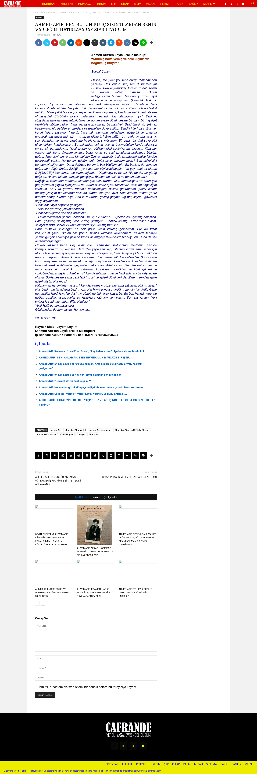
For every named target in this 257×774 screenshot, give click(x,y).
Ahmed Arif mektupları (100, 430)
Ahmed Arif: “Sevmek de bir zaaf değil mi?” (65, 381)
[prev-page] (37, 603)
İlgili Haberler (81, 497)
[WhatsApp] (62, 42)
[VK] (127, 42)
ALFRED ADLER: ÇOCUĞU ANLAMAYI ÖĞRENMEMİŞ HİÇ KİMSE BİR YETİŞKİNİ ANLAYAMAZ (58, 480)
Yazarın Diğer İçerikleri (105, 497)
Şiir (113, 4)
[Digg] (135, 42)
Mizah (150, 4)
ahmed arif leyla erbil (75, 430)
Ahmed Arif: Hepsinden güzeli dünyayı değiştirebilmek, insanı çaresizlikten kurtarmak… (92, 387)
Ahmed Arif (56, 430)
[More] (151, 42)
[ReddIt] (78, 42)
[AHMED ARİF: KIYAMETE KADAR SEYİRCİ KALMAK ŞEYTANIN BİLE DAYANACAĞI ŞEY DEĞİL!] (96, 573)
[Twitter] (237, 3)
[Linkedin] (70, 42)
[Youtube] (243, 3)
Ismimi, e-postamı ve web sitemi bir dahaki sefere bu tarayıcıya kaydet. (88, 686)
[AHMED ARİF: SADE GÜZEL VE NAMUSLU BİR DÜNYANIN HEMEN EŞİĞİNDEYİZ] (54, 573)
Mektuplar (94, 434)
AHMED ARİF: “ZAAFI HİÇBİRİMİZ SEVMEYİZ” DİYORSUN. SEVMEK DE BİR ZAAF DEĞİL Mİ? (95, 551)
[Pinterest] (54, 42)
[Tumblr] (102, 42)
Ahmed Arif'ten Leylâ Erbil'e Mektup (132, 430)
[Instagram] (231, 3)
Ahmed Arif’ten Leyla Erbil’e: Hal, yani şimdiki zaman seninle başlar (80, 374)
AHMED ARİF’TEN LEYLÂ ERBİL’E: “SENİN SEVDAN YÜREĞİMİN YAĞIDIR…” (135, 592)
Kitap (125, 4)
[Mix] (119, 42)
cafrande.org (43, 34)
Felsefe (66, 4)
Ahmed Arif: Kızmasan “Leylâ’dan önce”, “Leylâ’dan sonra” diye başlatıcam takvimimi (91, 351)
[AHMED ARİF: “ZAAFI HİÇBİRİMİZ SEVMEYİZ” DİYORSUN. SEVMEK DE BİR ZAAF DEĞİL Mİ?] (96, 525)
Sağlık (193, 4)
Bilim (137, 4)
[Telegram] (111, 42)
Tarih (179, 4)
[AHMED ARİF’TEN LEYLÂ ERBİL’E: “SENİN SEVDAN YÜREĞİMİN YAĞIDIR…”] (138, 573)
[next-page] (43, 603)
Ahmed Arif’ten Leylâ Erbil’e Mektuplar (55, 434)
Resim (101, 4)
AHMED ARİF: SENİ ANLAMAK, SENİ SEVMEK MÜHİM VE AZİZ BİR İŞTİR (84, 357)
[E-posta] (86, 42)
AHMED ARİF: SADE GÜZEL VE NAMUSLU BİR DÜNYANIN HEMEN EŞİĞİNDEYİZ (52, 592)
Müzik (207, 4)
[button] (253, 4)
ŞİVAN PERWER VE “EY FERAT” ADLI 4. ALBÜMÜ (129, 477)
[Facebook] (225, 3)
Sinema (165, 4)
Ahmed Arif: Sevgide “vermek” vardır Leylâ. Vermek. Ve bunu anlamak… (83, 394)
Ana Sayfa (40, 12)
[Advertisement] (61, 74)
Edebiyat (49, 4)
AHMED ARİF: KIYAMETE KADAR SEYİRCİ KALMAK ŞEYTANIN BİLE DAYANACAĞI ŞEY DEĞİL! (93, 592)
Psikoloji (85, 4)
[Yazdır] (94, 42)
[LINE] (143, 42)
